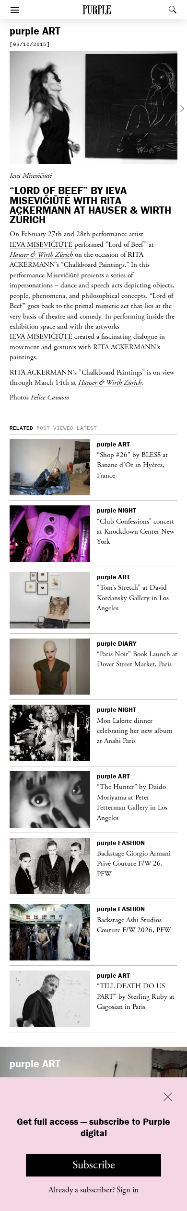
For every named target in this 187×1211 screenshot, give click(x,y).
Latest (87, 428)
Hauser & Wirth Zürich (41, 254)
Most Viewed (54, 428)
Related (21, 428)
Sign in (128, 1190)
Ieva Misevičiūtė (41, 244)
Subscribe (93, 1165)
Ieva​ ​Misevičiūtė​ (41, 336)
